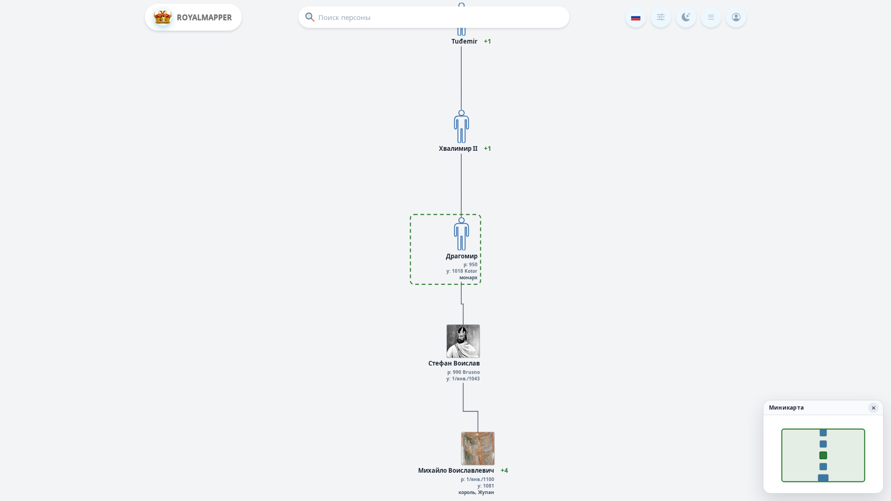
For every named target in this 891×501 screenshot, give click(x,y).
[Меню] (711, 17)
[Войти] (736, 17)
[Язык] (636, 17)
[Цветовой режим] (686, 17)
